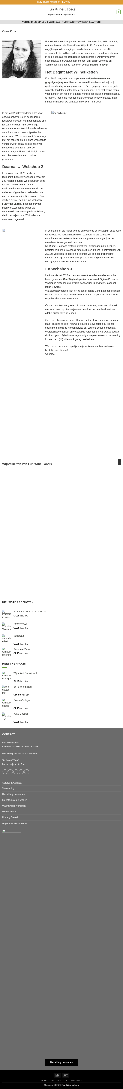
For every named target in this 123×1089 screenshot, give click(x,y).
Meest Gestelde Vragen (14, 800)
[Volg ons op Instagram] (75, 2)
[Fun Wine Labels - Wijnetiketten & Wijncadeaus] (61, 9)
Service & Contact (11, 782)
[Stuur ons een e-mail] (78, 2)
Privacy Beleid (10, 817)
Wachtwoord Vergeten (14, 806)
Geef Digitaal (70, 279)
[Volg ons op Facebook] (73, 2)
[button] (4, 12)
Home (44, 1080)
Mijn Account (9, 811)
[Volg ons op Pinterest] (84, 2)
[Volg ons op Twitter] (15, 771)
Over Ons (76, 1080)
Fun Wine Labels (11, 204)
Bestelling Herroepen (13, 794)
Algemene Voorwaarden (15, 823)
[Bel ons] (81, 2)
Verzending (8, 788)
